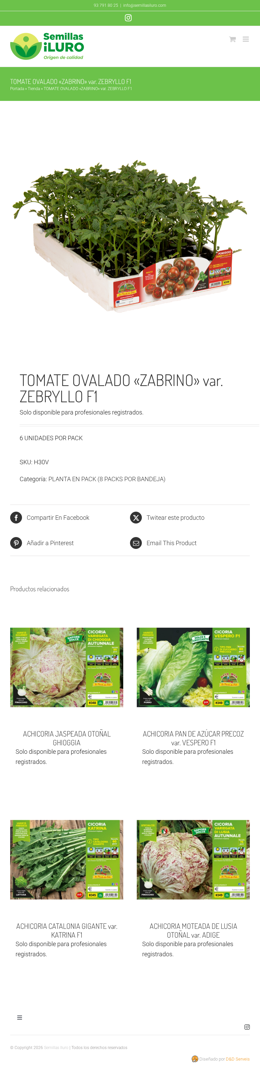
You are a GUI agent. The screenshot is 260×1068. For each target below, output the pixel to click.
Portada (17, 88)
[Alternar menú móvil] (246, 39)
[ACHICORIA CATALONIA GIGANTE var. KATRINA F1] (66, 859)
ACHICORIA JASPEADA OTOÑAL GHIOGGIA (67, 738)
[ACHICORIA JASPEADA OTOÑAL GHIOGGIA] (66, 667)
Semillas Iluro (56, 1047)
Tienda (34, 88)
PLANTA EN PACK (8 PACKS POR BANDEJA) (107, 479)
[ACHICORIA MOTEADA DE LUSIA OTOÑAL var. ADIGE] (193, 859)
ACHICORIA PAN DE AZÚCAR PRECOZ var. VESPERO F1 (193, 738)
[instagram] (247, 1027)
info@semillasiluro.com (144, 5)
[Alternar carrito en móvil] (232, 39)
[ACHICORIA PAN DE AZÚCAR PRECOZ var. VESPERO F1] (193, 667)
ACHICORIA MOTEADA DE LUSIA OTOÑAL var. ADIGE (193, 930)
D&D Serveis (238, 1059)
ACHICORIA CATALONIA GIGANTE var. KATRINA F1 (66, 930)
